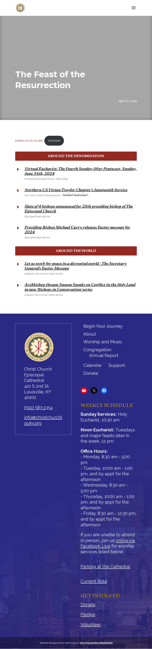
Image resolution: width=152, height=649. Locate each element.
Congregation (97, 349)
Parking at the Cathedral (105, 566)
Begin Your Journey (103, 326)
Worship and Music (102, 341)
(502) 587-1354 (38, 407)
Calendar (92, 365)
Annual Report (103, 355)
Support (116, 365)
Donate (90, 373)
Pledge (88, 614)
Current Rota (94, 581)
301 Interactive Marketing (96, 642)
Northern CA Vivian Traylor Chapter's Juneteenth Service (76, 190)
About (89, 334)
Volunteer (91, 624)
